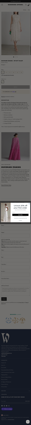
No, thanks (20, 220)
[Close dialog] (29, 203)
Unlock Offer (20, 214)
